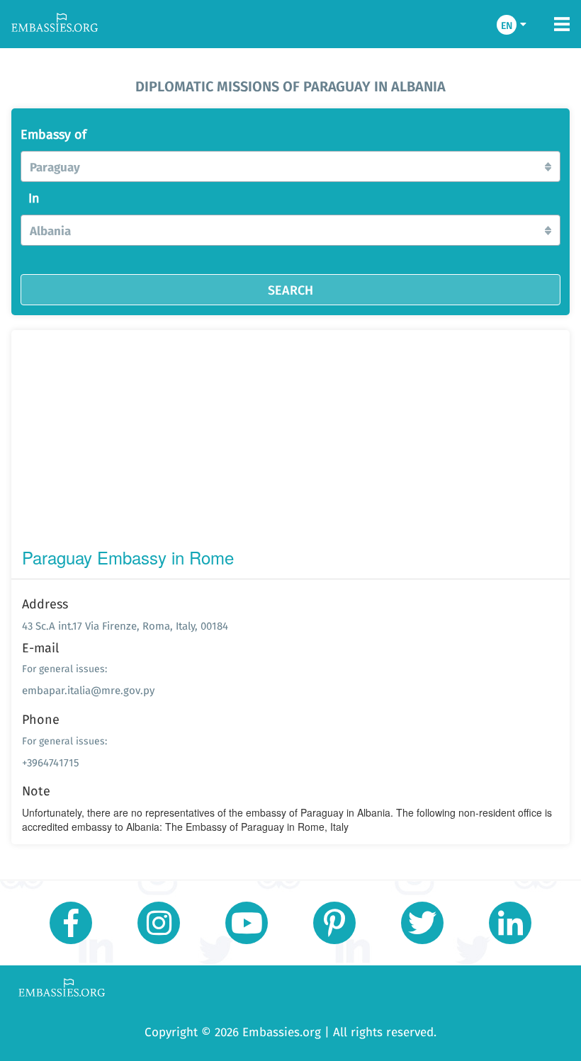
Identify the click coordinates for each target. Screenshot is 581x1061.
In (34, 198)
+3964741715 (50, 762)
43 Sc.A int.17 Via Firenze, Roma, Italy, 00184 (125, 626)
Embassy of (53, 134)
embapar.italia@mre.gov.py (88, 690)
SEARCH (290, 290)
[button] (290, 166)
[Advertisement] (290, 442)
